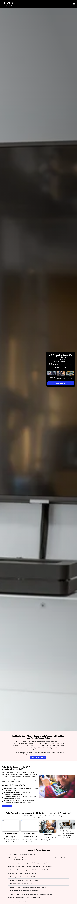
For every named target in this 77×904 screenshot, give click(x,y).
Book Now (60, 383)
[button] (74, 4)
